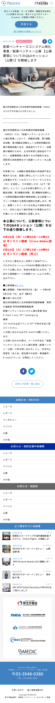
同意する (26, 24)
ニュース (7, 406)
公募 (5, 433)
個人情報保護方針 (35, 690)
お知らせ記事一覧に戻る (27, 383)
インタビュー (10, 419)
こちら (20, 285)
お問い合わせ (18, 690)
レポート (7, 413)
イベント (7, 426)
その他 (6, 439)
